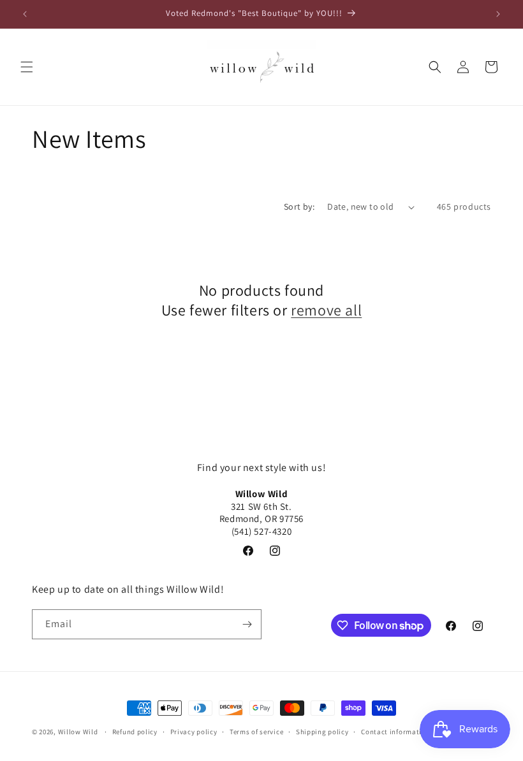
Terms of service (256, 731)
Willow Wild (78, 731)
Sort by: (299, 206)
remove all (326, 310)
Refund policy (135, 731)
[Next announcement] (498, 14)
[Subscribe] (247, 624)
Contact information (395, 731)
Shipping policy (322, 731)
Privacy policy (193, 731)
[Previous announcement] (25, 14)
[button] (27, 67)
